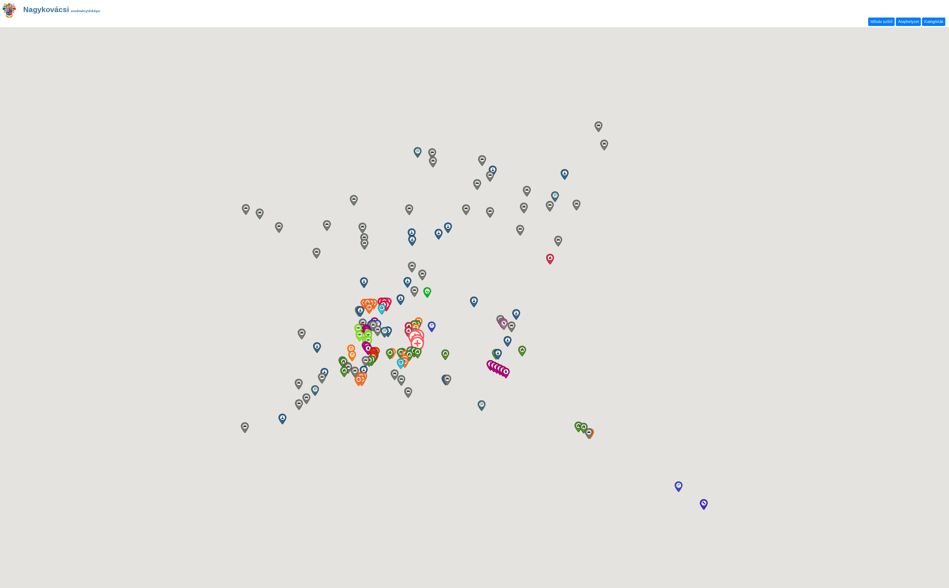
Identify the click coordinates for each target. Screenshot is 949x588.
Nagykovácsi (61, 10)
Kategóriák (933, 22)
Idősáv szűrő (881, 22)
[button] (445, 354)
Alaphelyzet (908, 22)
